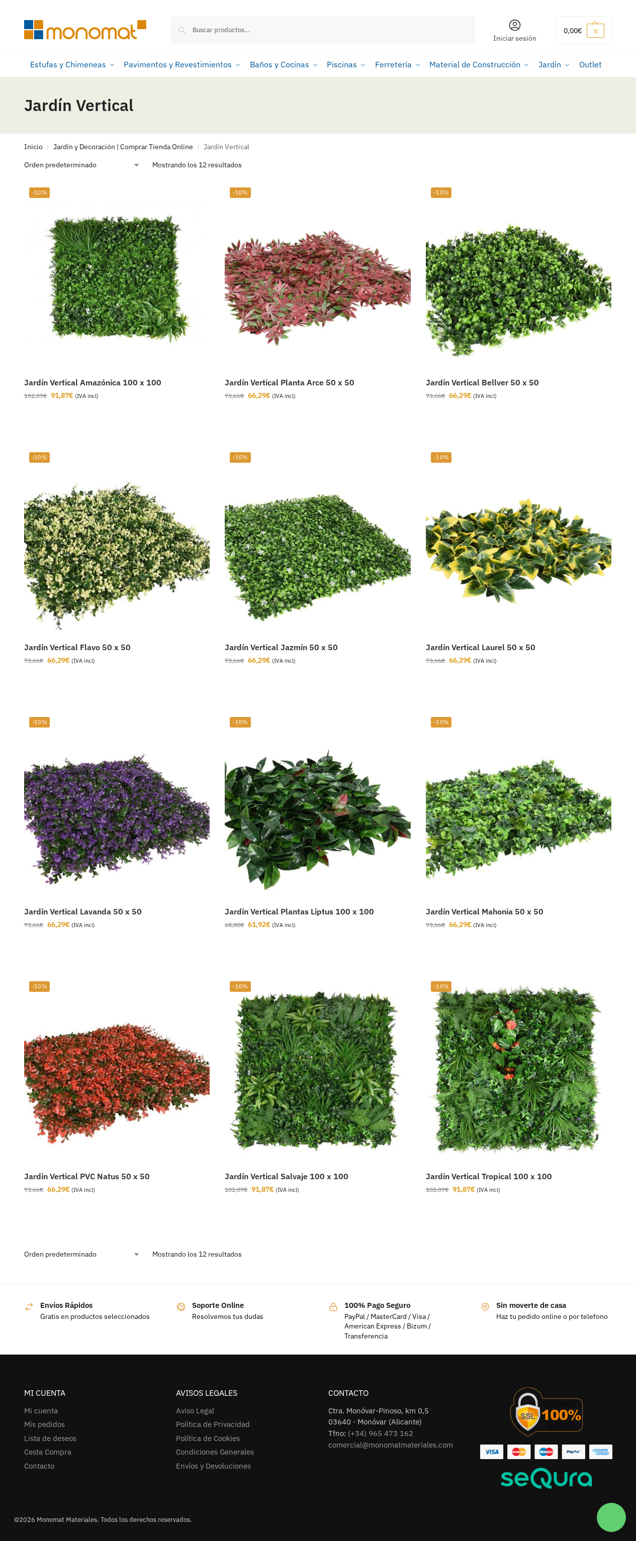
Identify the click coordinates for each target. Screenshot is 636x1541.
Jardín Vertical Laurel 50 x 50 (480, 647)
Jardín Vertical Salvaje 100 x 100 (286, 1176)
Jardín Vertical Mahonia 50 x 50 (484, 911)
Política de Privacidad (213, 1424)
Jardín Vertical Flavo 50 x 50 (77, 647)
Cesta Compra (47, 1452)
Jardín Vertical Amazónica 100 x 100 (92, 382)
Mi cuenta (41, 1410)
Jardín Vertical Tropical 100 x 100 (489, 1176)
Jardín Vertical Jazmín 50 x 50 (281, 647)
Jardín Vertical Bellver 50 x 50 (482, 382)
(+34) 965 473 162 (380, 1433)
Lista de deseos (50, 1438)
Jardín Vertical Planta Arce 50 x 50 (289, 382)
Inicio (33, 146)
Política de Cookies (208, 1438)
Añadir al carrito (109, 417)
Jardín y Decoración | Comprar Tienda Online (123, 146)
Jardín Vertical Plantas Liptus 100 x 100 (299, 911)
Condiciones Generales (215, 1452)
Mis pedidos (44, 1424)
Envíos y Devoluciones (213, 1466)
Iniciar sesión (514, 38)
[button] (584, 30)
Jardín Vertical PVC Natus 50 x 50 (87, 1176)
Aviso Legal (195, 1410)
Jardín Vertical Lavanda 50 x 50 (83, 911)
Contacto (39, 1466)
